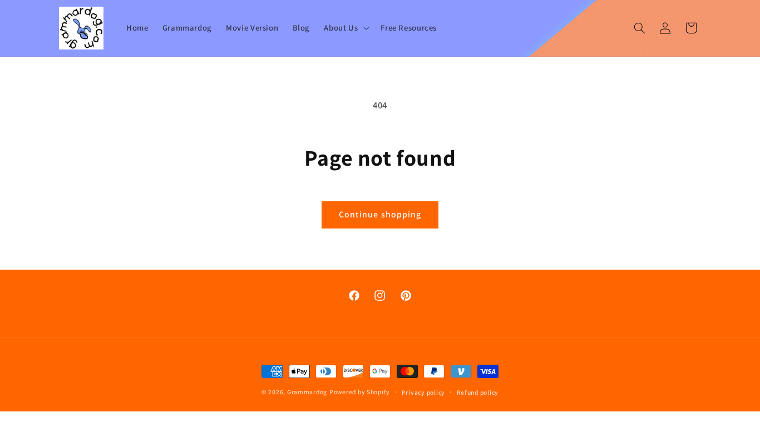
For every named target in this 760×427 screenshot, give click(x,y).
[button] (345, 28)
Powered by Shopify (359, 392)
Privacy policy (423, 392)
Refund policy (478, 392)
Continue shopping (380, 214)
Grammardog (307, 392)
